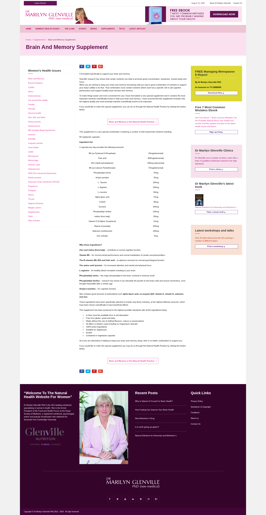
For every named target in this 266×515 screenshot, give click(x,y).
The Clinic (70, 29)
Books (93, 29)
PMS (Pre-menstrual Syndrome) (42, 173)
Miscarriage (33, 160)
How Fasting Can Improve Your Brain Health (154, 410)
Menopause (33, 156)
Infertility (31, 139)
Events (82, 29)
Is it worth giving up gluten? (147, 427)
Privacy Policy (197, 401)
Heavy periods (34, 122)
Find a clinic (215, 169)
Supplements (108, 29)
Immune (31, 134)
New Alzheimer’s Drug (144, 418)
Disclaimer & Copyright (201, 407)
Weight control (34, 208)
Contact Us (237, 3)
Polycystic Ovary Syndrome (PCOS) (43, 182)
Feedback (195, 412)
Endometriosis (34, 96)
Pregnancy (33, 186)
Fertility (31, 104)
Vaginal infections (35, 203)
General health (34, 113)
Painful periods (34, 177)
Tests (122, 29)
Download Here (215, 93)
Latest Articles (137, 29)
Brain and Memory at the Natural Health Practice (131, 122)
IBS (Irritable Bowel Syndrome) (41, 130)
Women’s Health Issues (47, 29)
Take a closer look (215, 212)
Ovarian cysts (34, 165)
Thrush (31, 199)
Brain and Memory (36, 79)
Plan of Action (34, 220)
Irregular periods (35, 143)
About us (195, 418)
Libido (30, 152)
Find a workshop (215, 246)
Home (28, 29)
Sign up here (215, 132)
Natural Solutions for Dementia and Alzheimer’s (215, 207)
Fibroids (31, 109)
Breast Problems (35, 83)
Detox (30, 91)
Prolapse (32, 190)
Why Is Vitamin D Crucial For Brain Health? (154, 401)
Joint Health (33, 147)
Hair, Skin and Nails (36, 117)
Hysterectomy (34, 126)
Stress (31, 195)
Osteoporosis (34, 169)
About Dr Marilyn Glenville (220, 3)
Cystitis (31, 87)
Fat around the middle (38, 100)
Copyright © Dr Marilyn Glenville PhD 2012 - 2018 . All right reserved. (51, 512)
